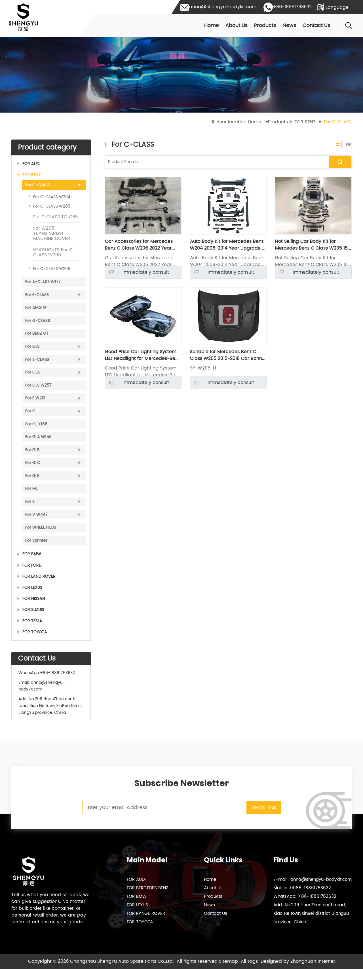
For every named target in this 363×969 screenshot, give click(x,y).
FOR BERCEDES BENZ (147, 888)
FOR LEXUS (137, 905)
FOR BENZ (305, 122)
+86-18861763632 (57, 673)
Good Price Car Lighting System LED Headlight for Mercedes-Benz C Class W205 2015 (142, 355)
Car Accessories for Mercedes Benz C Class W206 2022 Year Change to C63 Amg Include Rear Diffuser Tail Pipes (143, 245)
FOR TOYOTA (140, 922)
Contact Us (215, 913)
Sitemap (228, 961)
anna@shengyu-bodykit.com (41, 686)
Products (278, 122)
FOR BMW (137, 896)
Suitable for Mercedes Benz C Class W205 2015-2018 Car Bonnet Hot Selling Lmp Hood (228, 355)
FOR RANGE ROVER (146, 913)
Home (210, 879)
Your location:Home (239, 122)
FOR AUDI (136, 879)
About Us (213, 888)
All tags (249, 961)
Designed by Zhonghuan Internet (298, 961)
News (209, 905)
